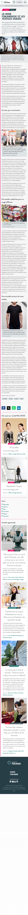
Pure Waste (6, 511)
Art (9, 635)
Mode (21, 399)
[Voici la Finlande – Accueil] (5, 2)
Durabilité (13, 635)
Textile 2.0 (5, 516)
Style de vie (12, 753)
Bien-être (10, 693)
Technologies (16, 579)
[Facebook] (11, 781)
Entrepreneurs (19, 635)
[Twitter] (13, 781)
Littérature (10, 695)
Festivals (21, 577)
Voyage (21, 579)
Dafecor (5, 514)
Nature (10, 638)
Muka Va (5, 507)
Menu (25, 2)
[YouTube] (15, 781)
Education (19, 454)
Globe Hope (6, 504)
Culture (17, 577)
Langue (19, 2)
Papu (4, 509)
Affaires (4, 399)
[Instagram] (17, 781)
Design (11, 399)
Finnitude (5, 638)
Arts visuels (11, 577)
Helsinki (5, 695)
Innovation (10, 579)
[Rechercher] (14, 2)
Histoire (5, 579)
